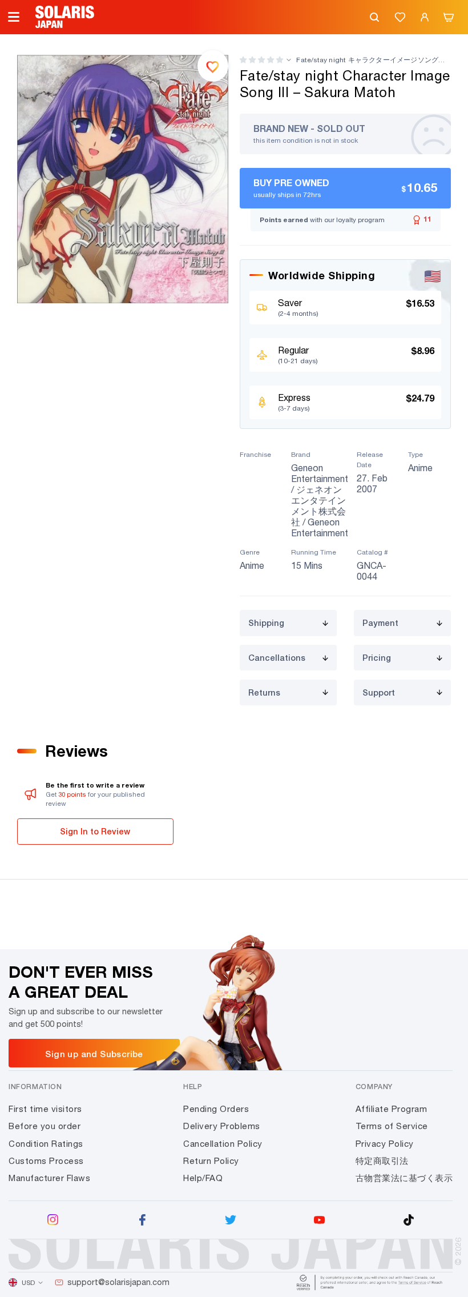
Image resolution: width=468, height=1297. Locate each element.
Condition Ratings (46, 1144)
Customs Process (46, 1161)
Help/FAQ (203, 1178)
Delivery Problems (221, 1126)
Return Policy (211, 1161)
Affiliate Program (391, 1109)
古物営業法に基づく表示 (404, 1178)
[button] (261, 59)
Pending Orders (216, 1109)
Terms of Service (392, 1126)
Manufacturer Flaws (49, 1178)
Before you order (44, 1126)
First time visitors (45, 1109)
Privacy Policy (385, 1144)
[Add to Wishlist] (212, 65)
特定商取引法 (382, 1161)
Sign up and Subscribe (94, 1054)
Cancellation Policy (223, 1144)
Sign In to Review (95, 831)
